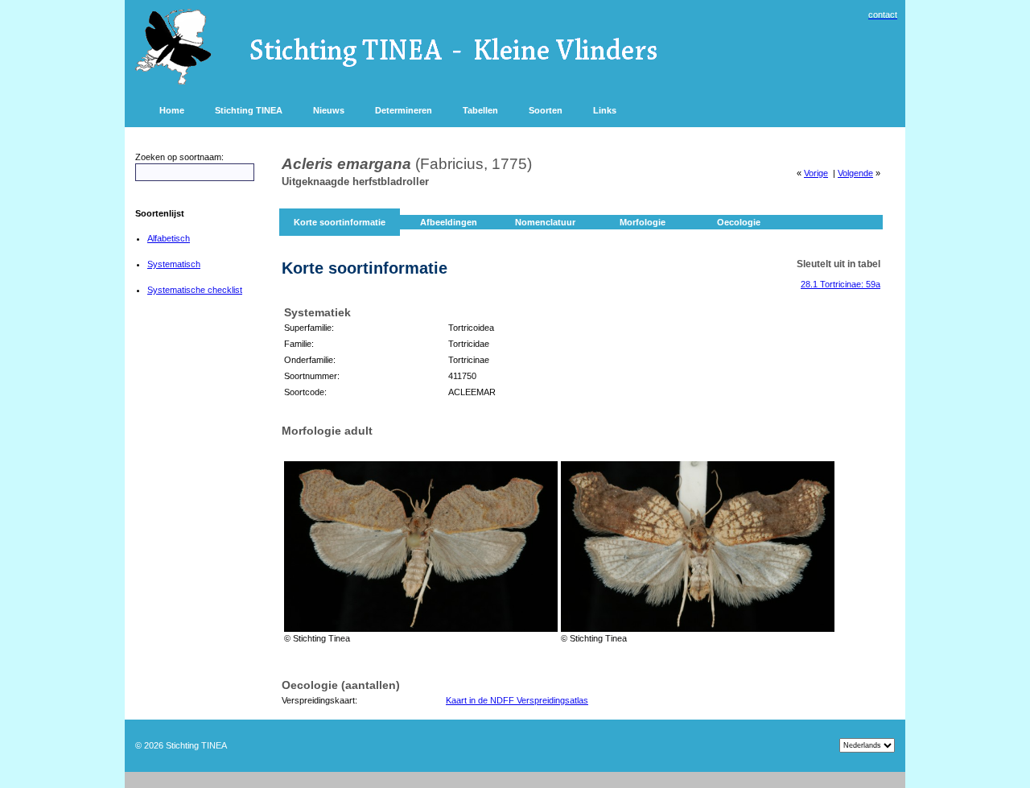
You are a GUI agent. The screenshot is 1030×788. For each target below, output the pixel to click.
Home (171, 110)
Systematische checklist (194, 290)
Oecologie (738, 222)
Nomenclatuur (545, 222)
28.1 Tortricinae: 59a (840, 284)
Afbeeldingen (448, 222)
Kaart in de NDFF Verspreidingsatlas (517, 700)
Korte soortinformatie (339, 222)
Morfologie (642, 222)
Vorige (816, 173)
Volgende (855, 173)
